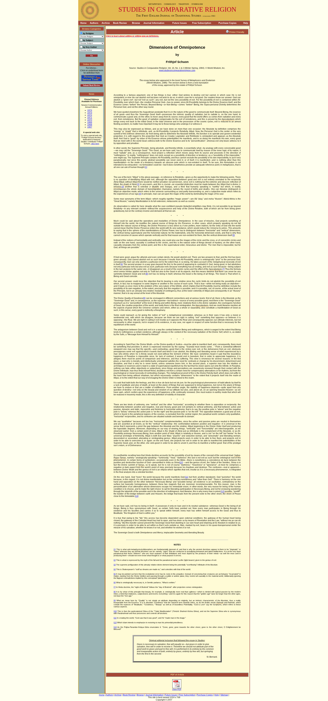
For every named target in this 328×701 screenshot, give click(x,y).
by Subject (88, 40)
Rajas (116, 458)
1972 (89, 115)
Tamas (123, 458)
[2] (138, 184)
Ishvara (117, 187)
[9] (144, 298)
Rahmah (219, 602)
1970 (89, 120)
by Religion (88, 33)
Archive (106, 23)
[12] (222, 491)
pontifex (228, 491)
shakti (128, 131)
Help (245, 23)
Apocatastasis (228, 119)
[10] (181, 462)
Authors (94, 23)
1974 (89, 110)
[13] (136, 496)
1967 (89, 127)
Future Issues (179, 23)
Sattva (237, 455)
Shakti (171, 431)
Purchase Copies (227, 23)
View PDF (176, 689)
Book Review (120, 23)
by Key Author (90, 47)
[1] (146, 167)
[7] (223, 269)
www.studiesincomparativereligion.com (177, 70)
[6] (122, 264)
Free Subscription (201, 23)
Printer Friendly (237, 32)
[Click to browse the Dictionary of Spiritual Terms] (91, 80)
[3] (123, 187)
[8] (147, 274)
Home (82, 23)
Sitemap (224, 695)
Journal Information (153, 23)
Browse (136, 23)
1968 (89, 124)
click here (95, 144)
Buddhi (155, 187)
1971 (89, 117)
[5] (234, 235)
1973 (89, 112)
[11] (186, 477)
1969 (89, 122)
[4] (140, 194)
